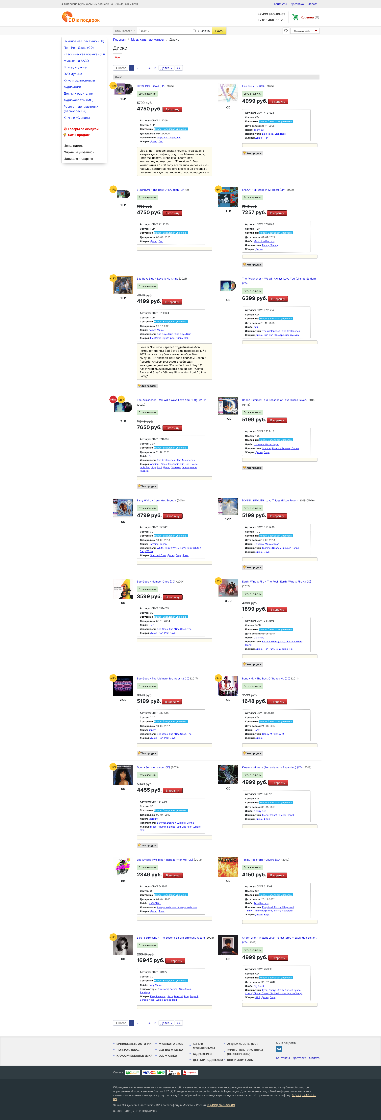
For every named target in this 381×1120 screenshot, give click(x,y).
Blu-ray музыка (75, 67)
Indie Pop (145, 467)
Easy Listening (158, 996)
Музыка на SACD (76, 61)
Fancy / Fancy (270, 245)
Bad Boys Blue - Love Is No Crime (158, 278)
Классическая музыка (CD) (84, 54)
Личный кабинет (304, 31)
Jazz (170, 996)
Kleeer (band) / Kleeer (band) (278, 814)
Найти (219, 31)
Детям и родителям (78, 93)
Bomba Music (156, 330)
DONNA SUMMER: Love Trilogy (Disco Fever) (270, 500)
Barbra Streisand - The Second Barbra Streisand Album (171, 937)
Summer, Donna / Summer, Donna (280, 448)
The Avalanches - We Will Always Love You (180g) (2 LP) (172, 399)
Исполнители (74, 146)
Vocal (152, 999)
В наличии (204, 30)
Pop (153, 467)
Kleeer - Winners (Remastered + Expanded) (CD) (272, 767)
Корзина (310, 17)
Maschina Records (264, 241)
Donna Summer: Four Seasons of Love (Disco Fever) (275, 399)
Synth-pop (168, 337)
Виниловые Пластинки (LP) (84, 41)
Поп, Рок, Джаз (127, 1049)
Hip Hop (184, 464)
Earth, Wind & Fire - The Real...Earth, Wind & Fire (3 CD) (276, 581)
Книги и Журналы (77, 118)
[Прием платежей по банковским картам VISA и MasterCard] (154, 1072)
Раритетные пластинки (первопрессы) (81, 109)
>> (179, 68)
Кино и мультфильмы (79, 80)
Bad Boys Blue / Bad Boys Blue (174, 333)
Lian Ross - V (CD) (254, 86)
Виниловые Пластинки (133, 1043)
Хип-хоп (268, 334)
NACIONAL (155, 903)
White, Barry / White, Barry (171, 547)
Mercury (153, 818)
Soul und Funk (158, 555)
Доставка (297, 4)
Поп (161, 141)
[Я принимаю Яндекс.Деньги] (174, 1072)
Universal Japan (158, 543)
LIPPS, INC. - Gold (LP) (151, 86)
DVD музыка (73, 74)
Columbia (259, 637)
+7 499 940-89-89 (271, 14)
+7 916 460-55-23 (271, 20)
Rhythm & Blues (166, 826)
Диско (153, 141)
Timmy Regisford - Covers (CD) (261, 859)
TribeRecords (261, 903)
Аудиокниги (72, 87)
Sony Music (155, 985)
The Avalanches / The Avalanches (281, 331)
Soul (159, 467)
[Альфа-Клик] (190, 1072)
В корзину (172, 109)
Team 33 (259, 129)
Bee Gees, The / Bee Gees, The (174, 629)
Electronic (155, 337)
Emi (256, 327)
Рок (166, 632)
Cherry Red (260, 811)
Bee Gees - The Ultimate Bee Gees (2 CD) (163, 678)
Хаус (266, 914)
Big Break (259, 986)
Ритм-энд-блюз (278, 648)
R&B (257, 997)
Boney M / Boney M (273, 733)
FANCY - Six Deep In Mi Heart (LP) (264, 189)
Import (152, 729)
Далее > (166, 68)
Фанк (186, 555)
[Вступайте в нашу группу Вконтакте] (279, 1049)
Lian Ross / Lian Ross (274, 133)
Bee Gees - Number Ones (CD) (156, 581)
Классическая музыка (134, 1055)
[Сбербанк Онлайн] (132, 1072)
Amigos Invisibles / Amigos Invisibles (177, 907)
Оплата (313, 4)
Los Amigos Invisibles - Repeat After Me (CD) (165, 859)
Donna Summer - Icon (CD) (154, 767)
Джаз (159, 999)
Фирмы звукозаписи (79, 152)
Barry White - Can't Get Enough (157, 500)
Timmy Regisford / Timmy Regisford (272, 910)
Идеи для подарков (78, 159)
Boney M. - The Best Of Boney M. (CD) (266, 678)
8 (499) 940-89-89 (221, 1105)
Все (117, 57)
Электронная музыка (286, 334)
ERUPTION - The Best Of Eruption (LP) (161, 189)
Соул (266, 452)
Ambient (154, 464)
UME (151, 625)
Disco (164, 464)
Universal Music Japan (266, 444)
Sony (257, 729)
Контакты (280, 4)
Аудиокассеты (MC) (78, 100)
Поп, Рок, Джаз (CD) (79, 48)
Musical (178, 996)
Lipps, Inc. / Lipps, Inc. (169, 137)
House (194, 464)
